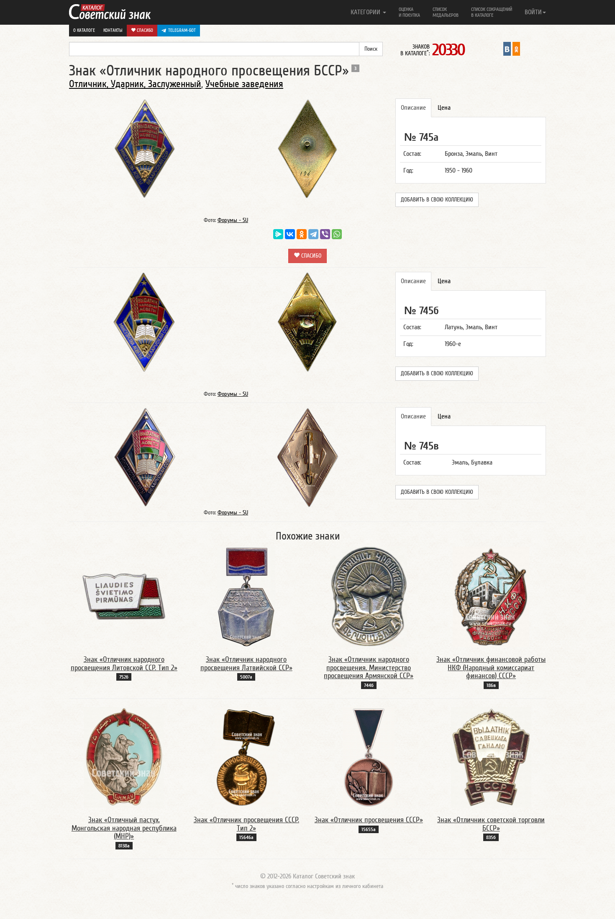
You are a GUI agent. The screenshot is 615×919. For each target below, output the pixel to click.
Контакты (113, 30)
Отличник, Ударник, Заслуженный (135, 84)
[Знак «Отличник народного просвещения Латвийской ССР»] (246, 596)
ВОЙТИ (533, 12)
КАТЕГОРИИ (366, 12)
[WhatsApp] (337, 234)
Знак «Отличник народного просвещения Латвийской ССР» (246, 663)
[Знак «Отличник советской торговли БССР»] (491, 757)
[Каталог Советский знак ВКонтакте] (507, 48)
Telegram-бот (182, 30)
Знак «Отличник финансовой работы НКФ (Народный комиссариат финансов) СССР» (491, 668)
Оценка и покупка (409, 12)
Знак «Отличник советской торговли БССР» (491, 824)
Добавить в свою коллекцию (437, 199)
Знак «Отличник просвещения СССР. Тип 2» (246, 824)
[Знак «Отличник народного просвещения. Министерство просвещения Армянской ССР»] (368, 596)
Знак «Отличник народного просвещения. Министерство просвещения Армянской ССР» (368, 668)
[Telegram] (313, 234)
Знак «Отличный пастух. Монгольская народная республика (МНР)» (124, 828)
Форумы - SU (233, 220)
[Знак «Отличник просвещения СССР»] (369, 757)
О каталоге (84, 30)
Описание (413, 107)
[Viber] (325, 234)
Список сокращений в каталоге (491, 12)
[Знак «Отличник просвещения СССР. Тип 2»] (246, 757)
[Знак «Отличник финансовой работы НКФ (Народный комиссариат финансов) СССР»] (491, 596)
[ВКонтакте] (290, 234)
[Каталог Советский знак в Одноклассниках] (516, 48)
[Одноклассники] (302, 234)
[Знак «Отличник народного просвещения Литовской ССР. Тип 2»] (124, 596)
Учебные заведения (244, 84)
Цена (444, 107)
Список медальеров (446, 12)
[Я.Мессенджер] (278, 234)
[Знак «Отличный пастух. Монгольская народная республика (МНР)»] (124, 757)
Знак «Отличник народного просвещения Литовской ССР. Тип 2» (124, 663)
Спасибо (144, 30)
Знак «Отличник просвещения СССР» (369, 820)
